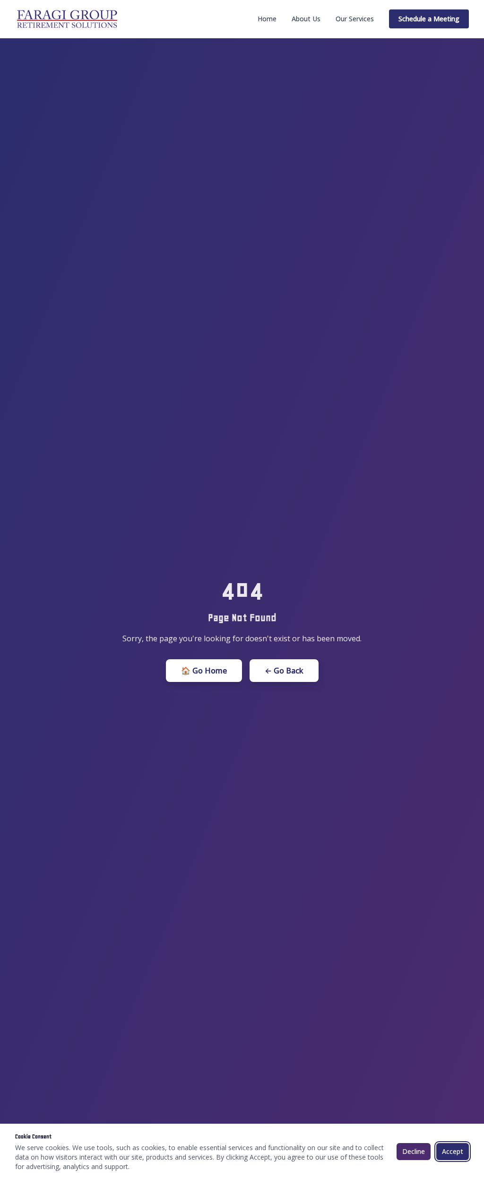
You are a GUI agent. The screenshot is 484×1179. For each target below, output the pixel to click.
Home (267, 18)
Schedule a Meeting (428, 18)
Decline (413, 1151)
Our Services (355, 18)
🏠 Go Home (204, 670)
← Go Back (284, 670)
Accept (452, 1151)
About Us (306, 18)
